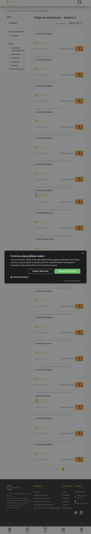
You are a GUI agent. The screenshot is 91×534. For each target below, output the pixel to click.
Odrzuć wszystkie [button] (40, 271)
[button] (20, 277)
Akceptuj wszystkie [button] (67, 271)
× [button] (83, 253)
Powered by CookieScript (72, 281)
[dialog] (45, 267)
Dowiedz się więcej (50, 265)
